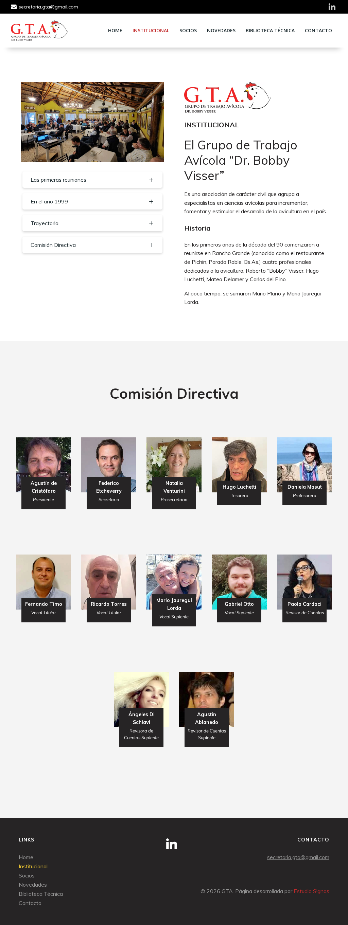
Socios (188, 30)
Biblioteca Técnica (270, 30)
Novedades (221, 30)
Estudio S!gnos (311, 891)
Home (115, 30)
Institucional (151, 30)
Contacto (318, 30)
